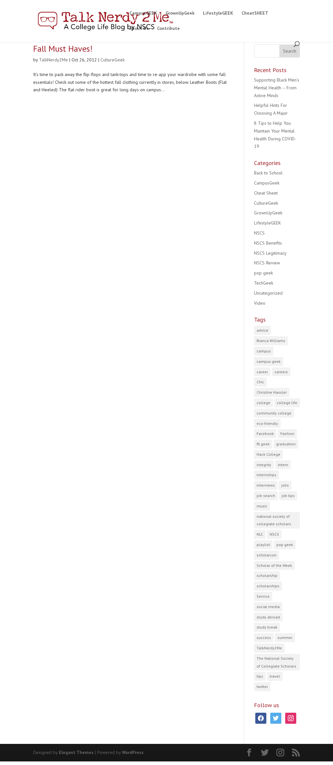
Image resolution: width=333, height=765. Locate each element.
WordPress (133, 752)
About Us (139, 28)
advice (262, 330)
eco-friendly (267, 423)
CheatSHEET (255, 13)
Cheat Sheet (266, 193)
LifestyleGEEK (218, 13)
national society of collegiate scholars (274, 520)
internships (266, 474)
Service (263, 596)
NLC (260, 534)
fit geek (263, 443)
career (262, 371)
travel (275, 676)
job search (266, 495)
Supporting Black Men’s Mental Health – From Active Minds (276, 87)
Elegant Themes (76, 752)
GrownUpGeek (180, 13)
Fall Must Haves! (62, 48)
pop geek (263, 273)
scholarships (268, 585)
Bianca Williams (271, 340)
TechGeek (263, 283)
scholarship (267, 575)
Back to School (268, 173)
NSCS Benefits (268, 243)
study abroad (268, 617)
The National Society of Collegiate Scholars (276, 662)
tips (260, 676)
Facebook (265, 433)
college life (287, 402)
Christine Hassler (272, 392)
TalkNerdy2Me (53, 60)
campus (264, 351)
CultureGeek (112, 60)
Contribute (168, 28)
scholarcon (266, 555)
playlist (263, 544)
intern (283, 464)
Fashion (287, 433)
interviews (266, 485)
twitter (262, 686)
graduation (286, 443)
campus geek (269, 361)
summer (284, 637)
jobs (285, 485)
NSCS (259, 233)
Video (259, 303)
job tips (288, 495)
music (262, 506)
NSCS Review (267, 263)
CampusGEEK (143, 13)
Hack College (268, 454)
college (263, 402)
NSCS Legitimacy (270, 253)
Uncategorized (268, 293)
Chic (260, 381)
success (264, 637)
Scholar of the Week (274, 565)
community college (274, 413)
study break (267, 627)
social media (268, 606)
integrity (264, 464)
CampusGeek (266, 183)
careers (281, 371)
